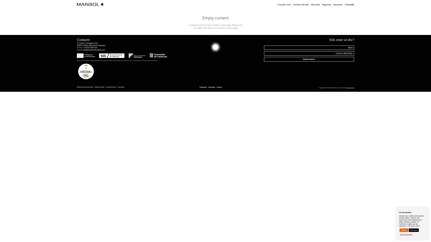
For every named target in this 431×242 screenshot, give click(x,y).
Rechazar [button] (413, 230)
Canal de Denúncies (111, 87)
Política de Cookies (99, 87)
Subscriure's (309, 59)
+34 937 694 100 (90, 48)
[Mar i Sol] (90, 4)
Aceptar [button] (404, 230)
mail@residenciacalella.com (93, 50)
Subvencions (121, 87)
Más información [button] (406, 235)
